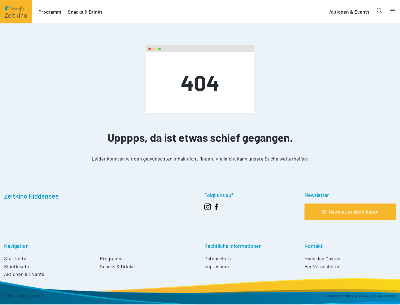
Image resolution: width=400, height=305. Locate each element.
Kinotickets (16, 266)
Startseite (15, 258)
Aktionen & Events (349, 12)
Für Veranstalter (322, 266)
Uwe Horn (389, 296)
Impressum (216, 266)
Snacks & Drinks (85, 12)
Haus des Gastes (322, 258)
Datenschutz (218, 258)
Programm (49, 12)
